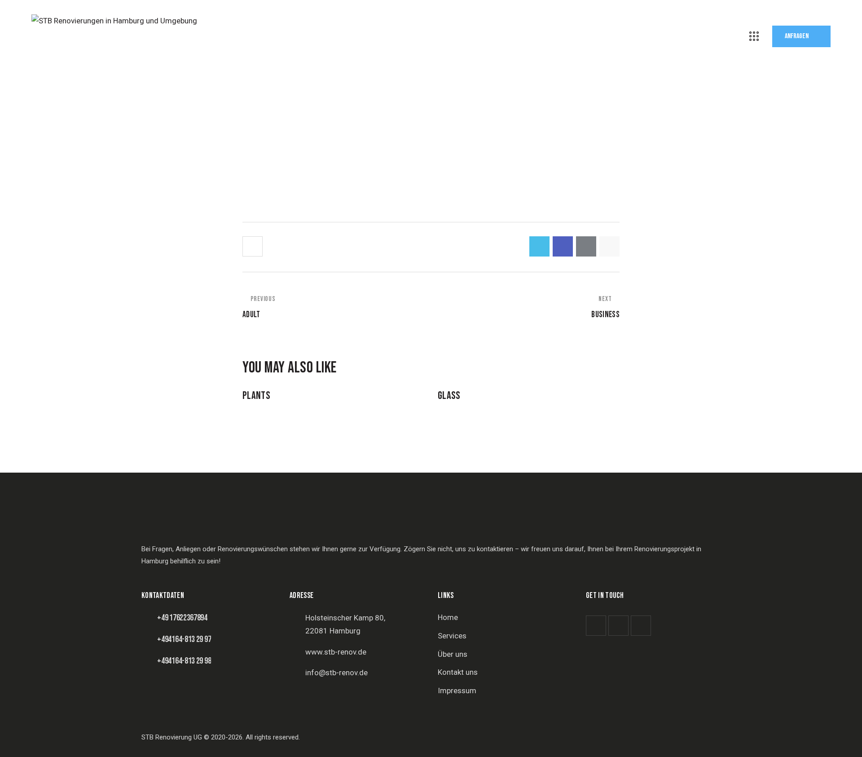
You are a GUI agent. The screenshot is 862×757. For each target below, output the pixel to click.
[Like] (253, 246)
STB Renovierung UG (171, 737)
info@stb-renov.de (336, 672)
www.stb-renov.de (335, 651)
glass (449, 396)
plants (256, 396)
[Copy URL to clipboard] (609, 246)
